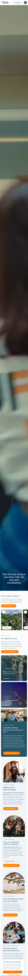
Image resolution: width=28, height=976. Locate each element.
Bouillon (7, 697)
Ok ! (13, 972)
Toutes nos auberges (10, 668)
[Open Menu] (17, 2)
